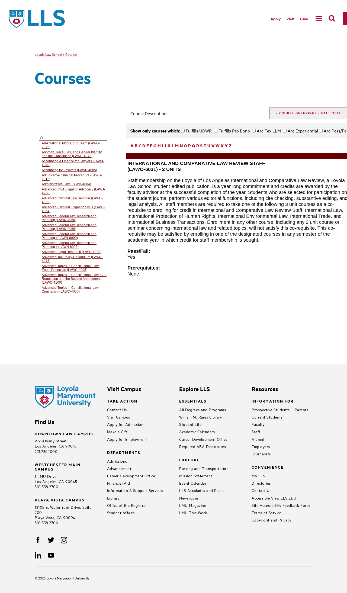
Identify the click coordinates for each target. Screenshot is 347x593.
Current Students (267, 416)
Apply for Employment (127, 439)
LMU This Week (193, 512)
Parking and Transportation (204, 468)
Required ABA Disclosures (202, 446)
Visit (290, 18)
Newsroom (188, 497)
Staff (256, 431)
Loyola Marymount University (63, 577)
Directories (261, 482)
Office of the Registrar (127, 505)
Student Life (190, 424)
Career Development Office (131, 475)
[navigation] (318, 18)
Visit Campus (118, 416)
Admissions (117, 461)
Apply (276, 18)
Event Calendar (192, 482)
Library (113, 497)
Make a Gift (117, 431)
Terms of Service (266, 512)
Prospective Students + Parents (280, 409)
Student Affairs (121, 512)
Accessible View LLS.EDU (274, 497)
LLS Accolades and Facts (201, 490)
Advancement (119, 468)
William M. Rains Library (200, 416)
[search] (331, 18)
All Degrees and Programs (202, 409)
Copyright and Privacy (271, 519)
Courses (71, 54)
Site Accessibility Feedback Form (281, 505)
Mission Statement (195, 475)
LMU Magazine (192, 505)
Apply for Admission (125, 424)
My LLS (258, 475)
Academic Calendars (197, 431)
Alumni (258, 439)
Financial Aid (118, 482)
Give (304, 18)
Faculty (258, 424)
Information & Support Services (135, 490)
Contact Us (117, 409)
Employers (261, 446)
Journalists (261, 453)
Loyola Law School (48, 54)
